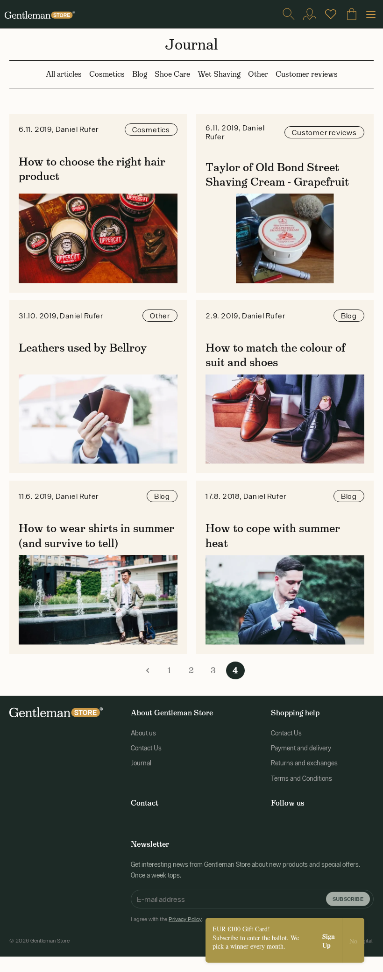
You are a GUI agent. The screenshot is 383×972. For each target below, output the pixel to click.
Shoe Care (172, 74)
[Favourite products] (330, 14)
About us (143, 733)
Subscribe (348, 898)
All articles (64, 74)
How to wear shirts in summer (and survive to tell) (96, 535)
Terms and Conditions (301, 778)
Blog (139, 74)
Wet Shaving (219, 74)
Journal (141, 763)
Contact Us (146, 748)
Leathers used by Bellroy (83, 347)
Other (258, 74)
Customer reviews (307, 74)
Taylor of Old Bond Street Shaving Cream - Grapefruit (277, 174)
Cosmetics (107, 74)
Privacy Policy (185, 919)
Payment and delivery (301, 748)
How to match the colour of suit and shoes (275, 354)
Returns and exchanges (304, 763)
